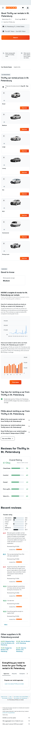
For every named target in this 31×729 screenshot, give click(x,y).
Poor (6, 529)
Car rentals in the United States (21, 696)
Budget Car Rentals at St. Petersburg (6, 649)
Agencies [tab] (6, 673)
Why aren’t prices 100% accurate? (13, 724)
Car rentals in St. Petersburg (20, 698)
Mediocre (8, 527)
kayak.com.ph (4, 696)
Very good (8, 520)
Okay (6, 523)
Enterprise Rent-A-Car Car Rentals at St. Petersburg (8, 643)
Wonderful (8, 518)
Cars (10, 696)
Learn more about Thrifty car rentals (14, 684)
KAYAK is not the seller (9, 718)
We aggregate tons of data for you (13, 721)
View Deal (24, 108)
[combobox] (6, 19)
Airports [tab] (14, 673)
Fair (6, 525)
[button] (3, 8)
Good (6, 522)
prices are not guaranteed (9, 712)
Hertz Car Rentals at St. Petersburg (21, 649)
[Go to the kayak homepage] (11, 8)
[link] (15, 382)
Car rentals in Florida (7, 698)
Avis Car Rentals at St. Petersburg (23, 642)
